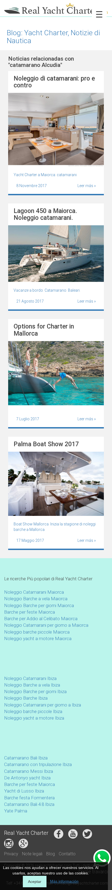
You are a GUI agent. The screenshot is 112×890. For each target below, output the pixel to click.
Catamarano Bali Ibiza (26, 758)
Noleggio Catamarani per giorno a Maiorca (46, 625)
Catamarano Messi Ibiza (28, 771)
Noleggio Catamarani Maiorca (34, 592)
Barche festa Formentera (29, 797)
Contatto (67, 853)
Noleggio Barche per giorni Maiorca (39, 605)
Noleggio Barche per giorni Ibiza (35, 691)
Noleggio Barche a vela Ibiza (32, 685)
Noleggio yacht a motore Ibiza (34, 718)
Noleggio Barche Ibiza (26, 698)
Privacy (11, 853)
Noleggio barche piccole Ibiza (33, 711)
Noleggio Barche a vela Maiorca (35, 598)
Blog (50, 853)
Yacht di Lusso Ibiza (24, 791)
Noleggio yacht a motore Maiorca (37, 638)
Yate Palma (15, 811)
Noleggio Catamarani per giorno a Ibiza (42, 705)
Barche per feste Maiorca (29, 612)
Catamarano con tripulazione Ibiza (38, 764)
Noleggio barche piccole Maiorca (37, 632)
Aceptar (34, 881)
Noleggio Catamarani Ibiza (30, 678)
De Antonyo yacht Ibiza (27, 777)
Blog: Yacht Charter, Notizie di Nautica (53, 36)
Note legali (32, 853)
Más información (64, 881)
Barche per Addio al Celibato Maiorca (40, 618)
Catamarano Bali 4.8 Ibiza (29, 804)
